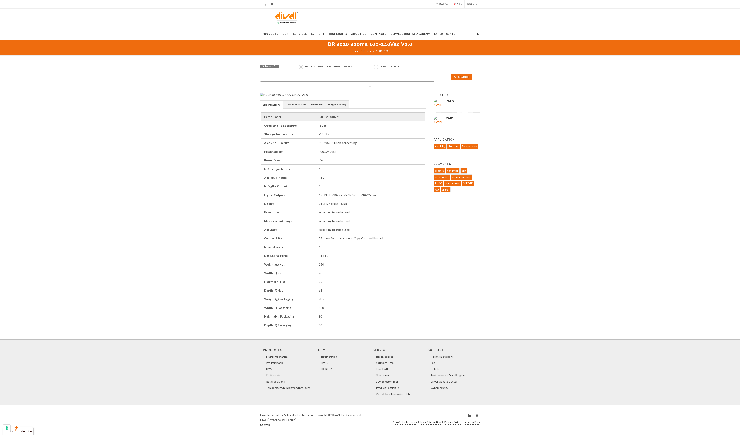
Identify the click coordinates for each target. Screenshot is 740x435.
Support (318, 33)
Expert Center (445, 33)
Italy (442, 4)
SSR (464, 170)
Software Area (385, 362)
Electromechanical (277, 356)
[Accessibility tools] (16, 428)
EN (458, 4)
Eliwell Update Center (444, 381)
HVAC (270, 369)
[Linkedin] (264, 4)
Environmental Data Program (448, 375)
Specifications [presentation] (272, 104)
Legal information (430, 422)
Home (355, 51)
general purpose (461, 177)
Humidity (440, 146)
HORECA (326, 369)
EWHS (450, 101)
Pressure (453, 146)
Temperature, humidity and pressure (288, 387)
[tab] (271, 104)
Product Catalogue (387, 387)
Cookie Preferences (405, 422)
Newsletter (383, 375)
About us (358, 33)
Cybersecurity (439, 387)
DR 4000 (383, 51)
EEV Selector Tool (387, 381)
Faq (433, 362)
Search (463, 76)
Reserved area (384, 356)
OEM (286, 33)
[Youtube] (272, 4)
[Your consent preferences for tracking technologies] (6, 428)
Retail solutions (275, 381)
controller (452, 170)
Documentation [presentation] (295, 104)
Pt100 (438, 183)
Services (300, 33)
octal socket (442, 177)
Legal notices (472, 422)
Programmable (274, 362)
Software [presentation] (317, 104)
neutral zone (452, 183)
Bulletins (436, 369)
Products (270, 33)
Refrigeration (274, 375)
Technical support (442, 356)
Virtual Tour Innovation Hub (393, 394)
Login (471, 4)
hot (437, 189)
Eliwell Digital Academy (410, 33)
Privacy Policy (452, 422)
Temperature (469, 146)
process (439, 170)
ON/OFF (468, 183)
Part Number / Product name (328, 66)
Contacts (379, 33)
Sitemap (265, 424)
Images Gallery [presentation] (336, 104)
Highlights (338, 33)
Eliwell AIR (382, 369)
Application (390, 66)
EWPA (449, 118)
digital (445, 189)
